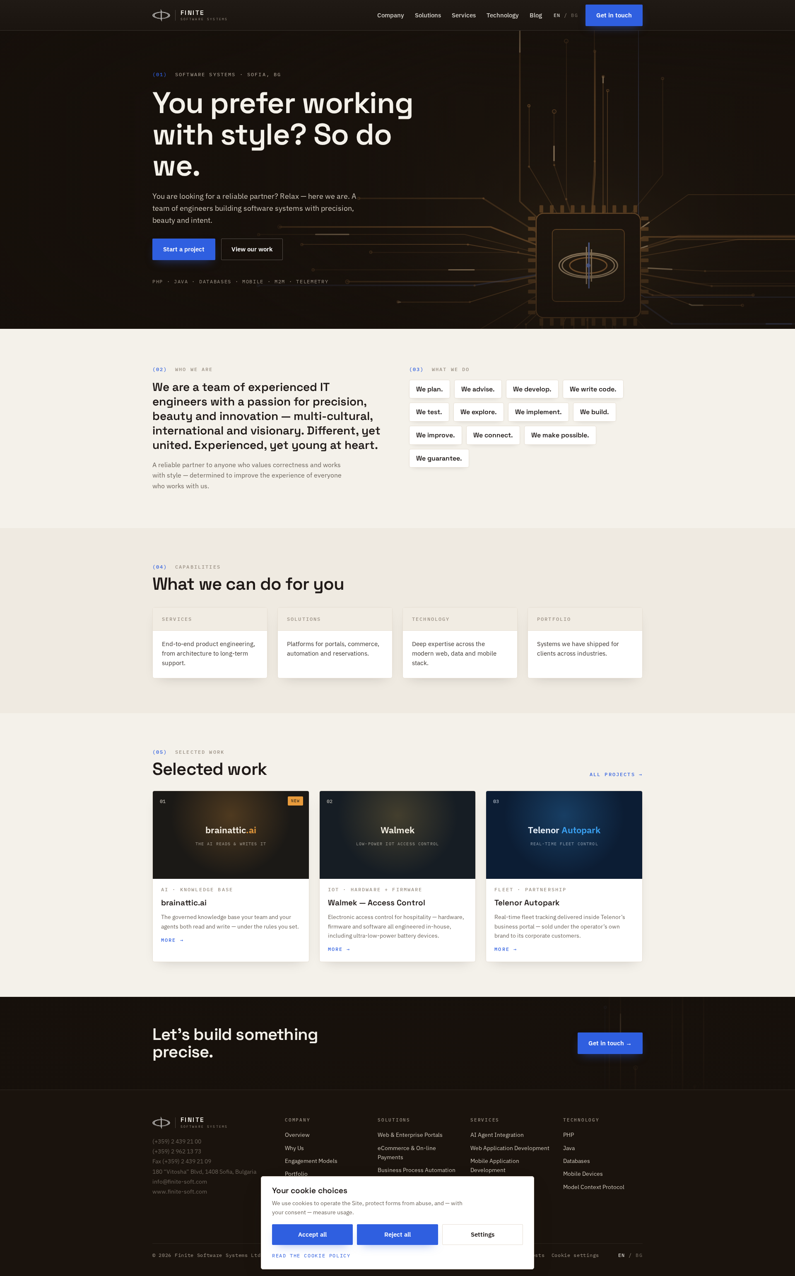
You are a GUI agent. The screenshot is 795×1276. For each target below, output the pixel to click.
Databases (576, 1161)
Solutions (428, 15)
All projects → (616, 774)
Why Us (294, 1148)
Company (390, 15)
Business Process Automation (416, 1170)
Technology (503, 15)
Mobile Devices (583, 1173)
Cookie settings (575, 1255)
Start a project (184, 249)
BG (574, 15)
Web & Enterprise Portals (410, 1135)
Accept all (312, 1234)
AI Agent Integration (497, 1135)
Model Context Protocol (593, 1187)
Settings (482, 1234)
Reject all (397, 1234)
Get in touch (614, 15)
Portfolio (296, 1173)
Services (464, 15)
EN (557, 15)
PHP (568, 1135)
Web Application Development (509, 1148)
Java (569, 1148)
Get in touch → (610, 1043)
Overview (297, 1135)
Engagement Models (311, 1161)
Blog (536, 15)
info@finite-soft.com (179, 1181)
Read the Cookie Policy (311, 1255)
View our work (251, 249)
